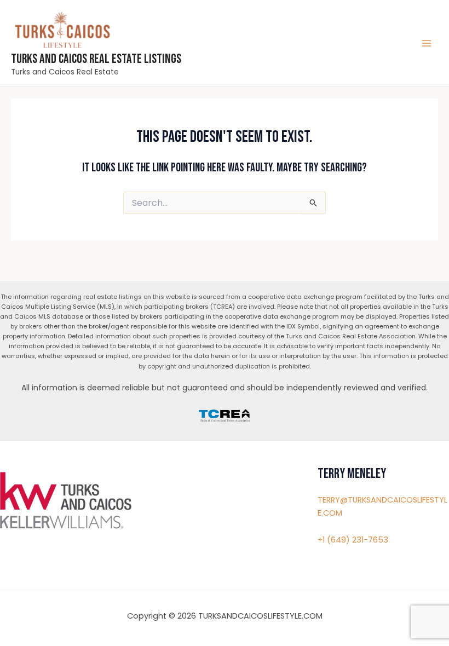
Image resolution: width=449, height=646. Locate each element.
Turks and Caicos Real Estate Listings (96, 59)
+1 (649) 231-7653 (353, 539)
